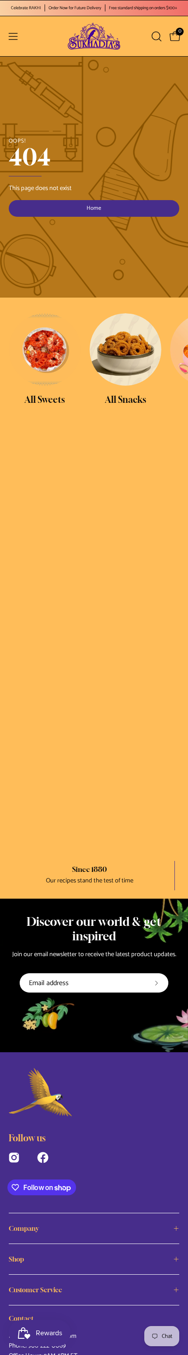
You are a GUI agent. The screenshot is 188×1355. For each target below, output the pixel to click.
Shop (16, 1259)
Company (24, 1228)
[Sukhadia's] (94, 36)
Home (94, 208)
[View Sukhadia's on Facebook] (42, 1156)
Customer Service (35, 1290)
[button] (156, 36)
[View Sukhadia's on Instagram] (14, 1156)
